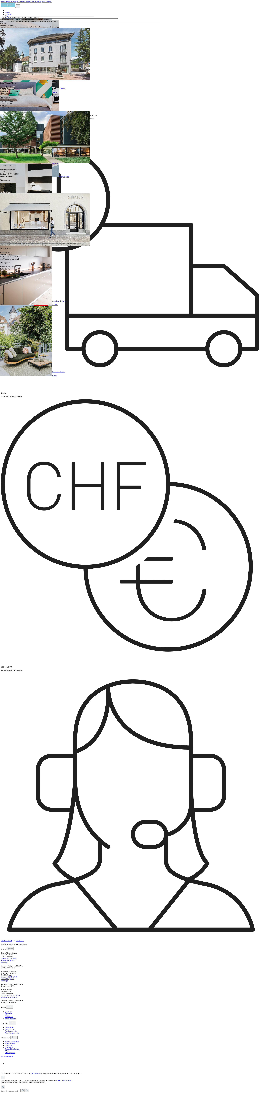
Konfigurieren (23, 1082)
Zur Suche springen (25, 2)
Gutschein (8, 1013)
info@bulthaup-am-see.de (9, 997)
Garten (54, 375)
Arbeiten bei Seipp (11, 1031)
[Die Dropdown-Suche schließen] (3, 1087)
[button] (135, 12)
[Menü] (18, 6)
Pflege (7, 1015)
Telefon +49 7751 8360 (8, 958)
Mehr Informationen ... (65, 1080)
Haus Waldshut (5, 27)
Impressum (8, 1045)
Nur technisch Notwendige (9, 1082)
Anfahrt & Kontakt (50, 27)
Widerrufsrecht (10, 1043)
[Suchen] (22, 1090)
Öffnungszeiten (10, 1053)
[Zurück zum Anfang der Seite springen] (3, 1077)
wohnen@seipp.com (7, 960)
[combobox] (10, 1091)
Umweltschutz (9, 1029)
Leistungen (8, 1011)
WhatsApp (20, 941)
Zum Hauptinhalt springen (9, 2)
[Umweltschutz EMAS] (6, 1067)
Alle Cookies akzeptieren (36, 1082)
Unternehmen (9, 1027)
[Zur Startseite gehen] (8, 7)
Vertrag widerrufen (7, 1056)
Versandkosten (36, 1073)
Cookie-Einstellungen (12, 1049)
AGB (7, 1051)
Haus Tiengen (15, 27)
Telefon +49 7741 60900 (9, 977)
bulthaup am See (25, 27)
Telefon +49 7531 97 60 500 (10, 995)
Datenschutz (9, 1047)
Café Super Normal (37, 27)
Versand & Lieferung (12, 1041)
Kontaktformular (10, 1019)
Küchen (55, 305)
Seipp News (9, 1017)
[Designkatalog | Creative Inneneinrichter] (6, 1070)
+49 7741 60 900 (6, 941)
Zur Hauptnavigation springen (42, 2)
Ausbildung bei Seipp (12, 1033)
